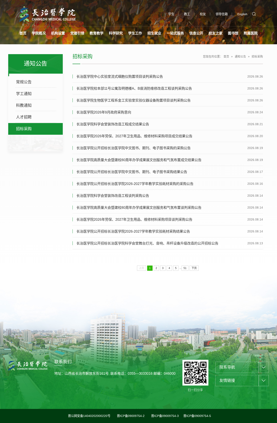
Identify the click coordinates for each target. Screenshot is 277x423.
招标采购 (24, 129)
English (242, 14)
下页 (194, 268)
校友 (203, 14)
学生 (171, 14)
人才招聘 (24, 117)
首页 (226, 56)
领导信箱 (222, 14)
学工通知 (24, 94)
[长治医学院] (47, 14)
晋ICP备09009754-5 (197, 416)
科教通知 (24, 105)
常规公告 (24, 82)
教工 (187, 14)
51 (185, 268)
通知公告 (240, 56)
